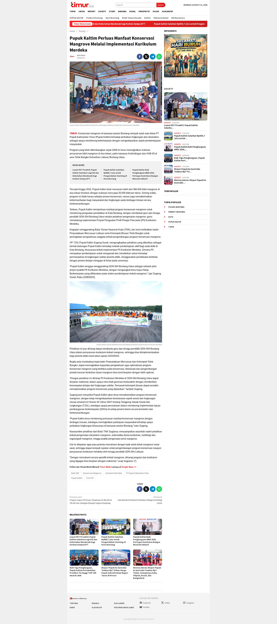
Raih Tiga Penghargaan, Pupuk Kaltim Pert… (189, 159)
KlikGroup (97, 607)
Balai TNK (75, 473)
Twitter (167, 603)
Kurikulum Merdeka (114, 473)
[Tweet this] (146, 56)
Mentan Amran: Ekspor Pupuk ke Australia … (190, 181)
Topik (171, 227)
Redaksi (95, 603)
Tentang (74, 603)
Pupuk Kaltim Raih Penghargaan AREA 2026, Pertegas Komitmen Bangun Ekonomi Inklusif (146, 541)
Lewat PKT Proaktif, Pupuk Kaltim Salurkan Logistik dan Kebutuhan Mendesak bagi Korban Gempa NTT (83, 541)
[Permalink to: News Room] (72, 56)
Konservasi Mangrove (92, 473)
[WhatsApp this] (159, 56)
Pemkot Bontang (176, 212)
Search (161, 5)
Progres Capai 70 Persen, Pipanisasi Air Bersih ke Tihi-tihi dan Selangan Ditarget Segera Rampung (91, 500)
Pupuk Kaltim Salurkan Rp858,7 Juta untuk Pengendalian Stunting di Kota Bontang (167, 24)
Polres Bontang (176, 207)
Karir (72, 607)
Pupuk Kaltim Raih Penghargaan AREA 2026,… (190, 148)
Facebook (147, 603)
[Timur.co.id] (82, 4)
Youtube (146, 607)
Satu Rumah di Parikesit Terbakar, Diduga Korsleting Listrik (140, 500)
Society (168, 88)
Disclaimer (119, 603)
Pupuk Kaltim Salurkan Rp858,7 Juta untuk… (189, 137)
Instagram (190, 603)
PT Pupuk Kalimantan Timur (137, 473)
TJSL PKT (90, 478)
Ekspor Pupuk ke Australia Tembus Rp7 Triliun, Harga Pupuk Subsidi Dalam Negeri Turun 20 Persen (114, 571)
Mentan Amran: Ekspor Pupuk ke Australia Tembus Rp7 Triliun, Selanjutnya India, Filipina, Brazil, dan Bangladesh (147, 572)
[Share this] (140, 56)
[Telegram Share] (153, 56)
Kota (170, 217)
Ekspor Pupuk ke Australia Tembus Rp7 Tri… (187, 170)
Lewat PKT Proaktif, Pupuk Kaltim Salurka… (181, 126)
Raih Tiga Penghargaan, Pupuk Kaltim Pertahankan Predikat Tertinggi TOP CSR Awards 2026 (83, 571)
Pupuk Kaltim (76, 478)
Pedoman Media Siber (124, 607)
